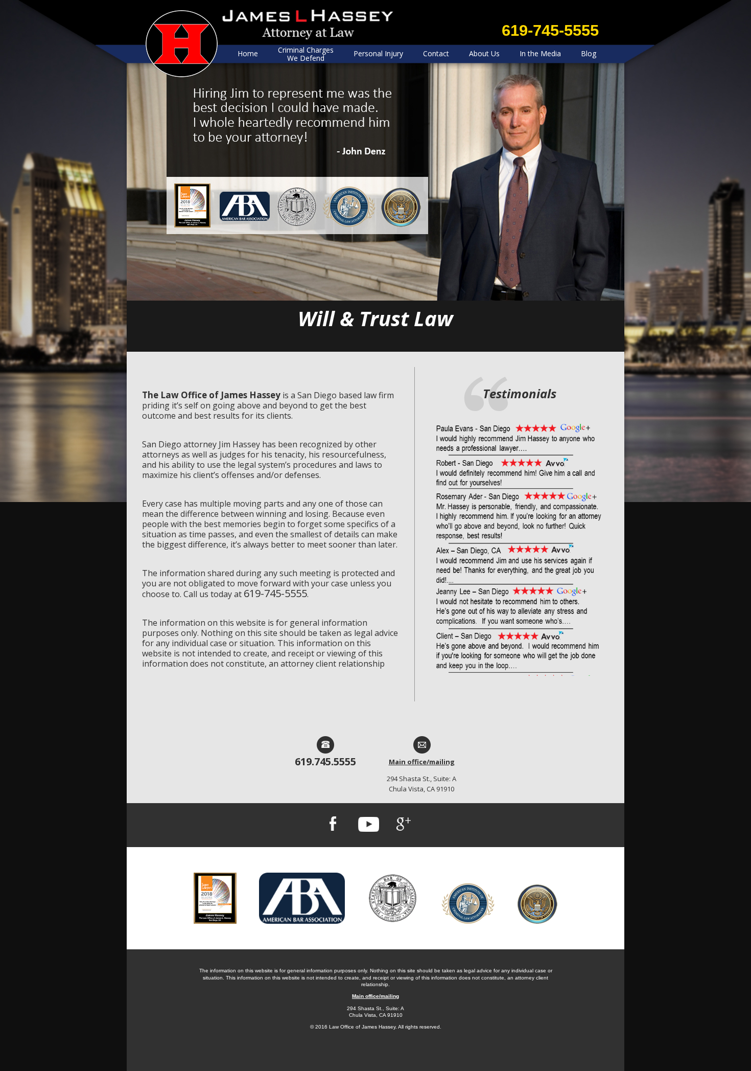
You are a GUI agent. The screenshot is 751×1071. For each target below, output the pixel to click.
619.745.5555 (325, 761)
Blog (588, 53)
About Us (484, 53)
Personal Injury (378, 53)
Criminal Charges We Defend (306, 54)
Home (248, 53)
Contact (436, 53)
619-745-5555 (550, 30)
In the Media (540, 53)
